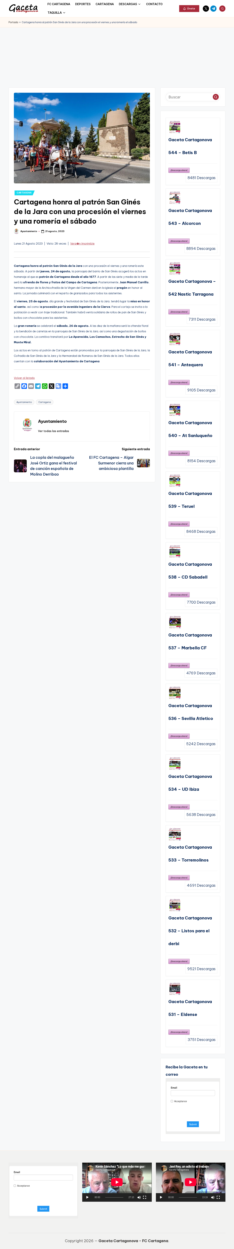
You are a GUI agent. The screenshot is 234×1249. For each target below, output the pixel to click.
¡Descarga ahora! (179, 170)
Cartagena (44, 402)
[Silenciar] (139, 1197)
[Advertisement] (117, 53)
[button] (189, 8)
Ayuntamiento (24, 402)
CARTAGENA (24, 192)
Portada (13, 22)
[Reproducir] (87, 1197)
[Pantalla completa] (144, 1197)
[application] (117, 1182)
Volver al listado (24, 378)
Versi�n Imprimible (82, 243)
